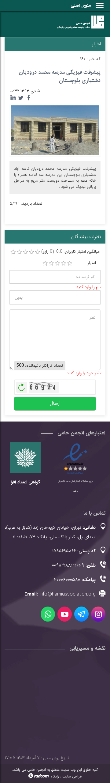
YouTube (64, 614)
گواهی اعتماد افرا (25, 482)
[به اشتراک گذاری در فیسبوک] (28, 97)
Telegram (81, 614)
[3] (57, 263)
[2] (51, 263)
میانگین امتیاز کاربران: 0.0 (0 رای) (70, 251)
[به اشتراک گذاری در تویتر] (21, 97)
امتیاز (91, 263)
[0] (13, 252)
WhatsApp (48, 614)
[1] (45, 263)
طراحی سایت (72, 776)
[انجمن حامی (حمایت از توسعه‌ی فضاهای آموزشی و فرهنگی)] (77, 25)
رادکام (54, 776)
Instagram (98, 614)
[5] (69, 263)
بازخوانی (21, 385)
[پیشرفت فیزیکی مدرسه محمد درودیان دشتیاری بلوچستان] (55, 130)
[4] (63, 263)
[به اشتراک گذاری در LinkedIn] (13, 97)
